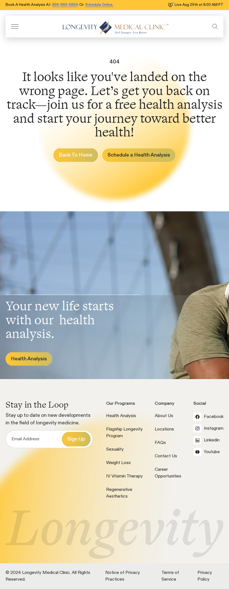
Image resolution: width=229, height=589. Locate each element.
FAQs (160, 443)
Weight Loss (118, 463)
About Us (164, 416)
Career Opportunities (168, 473)
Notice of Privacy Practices (122, 576)
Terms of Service (170, 576)
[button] (14, 26)
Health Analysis (121, 416)
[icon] (115, 26)
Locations (164, 429)
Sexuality (115, 449)
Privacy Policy (204, 576)
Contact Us (166, 456)
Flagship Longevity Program (124, 432)
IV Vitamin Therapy (124, 476)
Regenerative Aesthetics (119, 493)
